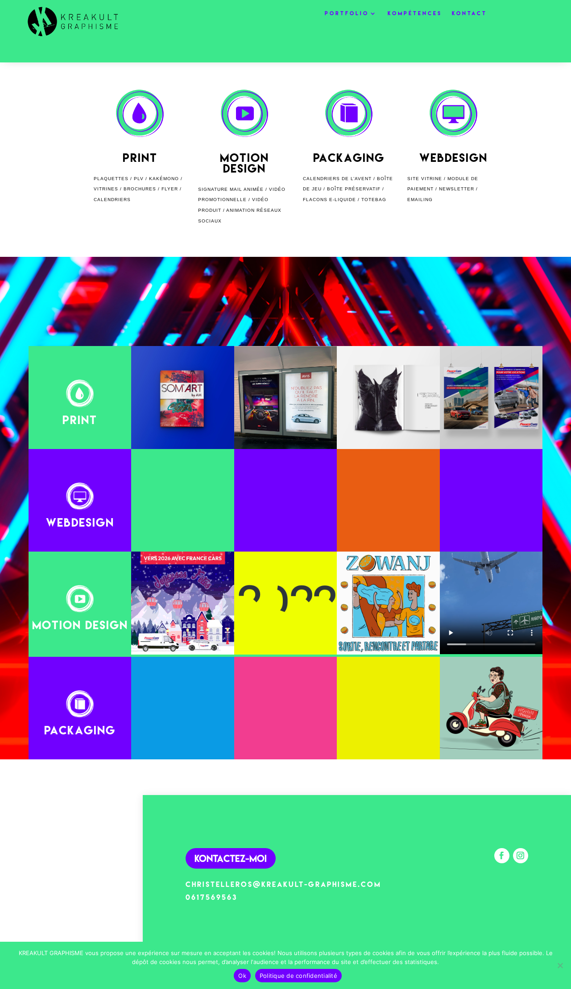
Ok (242, 975)
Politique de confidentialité (298, 975)
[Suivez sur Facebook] (501, 855)
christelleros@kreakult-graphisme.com (283, 884)
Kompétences (415, 13)
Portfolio (347, 13)
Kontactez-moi (230, 858)
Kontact (469, 13)
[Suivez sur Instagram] (520, 855)
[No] (559, 965)
